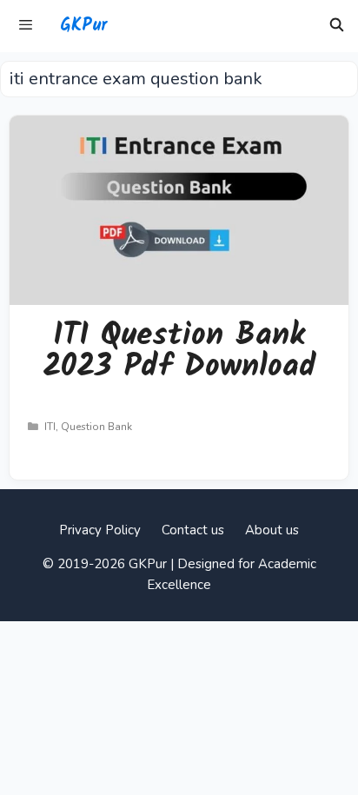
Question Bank (96, 427)
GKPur (83, 26)
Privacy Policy (100, 530)
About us (272, 530)
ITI (50, 427)
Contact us (193, 530)
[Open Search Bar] (336, 26)
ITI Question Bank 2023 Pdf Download (179, 351)
